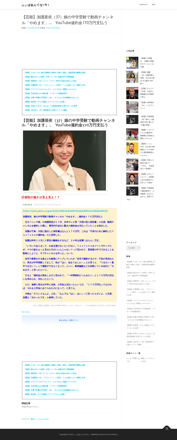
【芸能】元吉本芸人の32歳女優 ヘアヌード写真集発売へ (46, 93)
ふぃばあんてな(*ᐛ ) (35, 5)
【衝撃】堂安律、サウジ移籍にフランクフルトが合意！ (45, 102)
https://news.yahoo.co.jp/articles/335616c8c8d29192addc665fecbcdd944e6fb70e (65, 210)
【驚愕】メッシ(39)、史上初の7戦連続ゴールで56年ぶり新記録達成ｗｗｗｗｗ (147, 149)
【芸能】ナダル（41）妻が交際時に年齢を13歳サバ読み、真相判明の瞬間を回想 (54, 72)
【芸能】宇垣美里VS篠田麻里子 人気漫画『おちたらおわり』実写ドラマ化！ (140, 194)
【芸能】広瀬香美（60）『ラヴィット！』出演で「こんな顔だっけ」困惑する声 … (55, 85)
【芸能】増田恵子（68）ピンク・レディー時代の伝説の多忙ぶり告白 (50, 81)
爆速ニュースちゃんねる (40, 419)
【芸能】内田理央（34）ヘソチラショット (147, 105)
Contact (143, 4)
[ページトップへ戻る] (167, 428)
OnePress (95, 434)
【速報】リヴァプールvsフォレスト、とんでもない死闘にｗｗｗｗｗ (50, 89)
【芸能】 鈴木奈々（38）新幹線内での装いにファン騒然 (45, 110)
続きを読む (26, 312)
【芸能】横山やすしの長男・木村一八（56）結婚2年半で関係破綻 (50, 77)
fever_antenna (53, 28)
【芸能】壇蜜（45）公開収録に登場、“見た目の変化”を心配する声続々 (147, 78)
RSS (153, 4)
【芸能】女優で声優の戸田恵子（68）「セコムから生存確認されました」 (52, 97)
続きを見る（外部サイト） (69, 320)
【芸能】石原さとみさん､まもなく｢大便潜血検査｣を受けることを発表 (50, 106)
